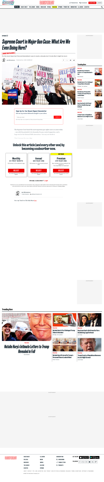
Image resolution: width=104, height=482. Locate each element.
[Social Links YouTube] (89, 462)
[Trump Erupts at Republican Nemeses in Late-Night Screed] (98, 118)
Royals (49, 7)
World (41, 462)
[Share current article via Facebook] (63, 60)
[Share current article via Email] (70, 60)
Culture (42, 465)
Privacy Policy (40, 119)
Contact (29, 471)
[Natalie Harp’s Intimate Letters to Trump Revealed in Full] (98, 74)
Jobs (36, 471)
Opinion (60, 7)
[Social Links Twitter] (83, 462)
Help (45, 471)
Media (37, 7)
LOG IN (99, 2)
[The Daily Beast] (47, 2)
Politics (54, 7)
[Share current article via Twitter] (67, 60)
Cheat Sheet (24, 7)
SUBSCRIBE (92, 2)
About (25, 471)
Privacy (49, 471)
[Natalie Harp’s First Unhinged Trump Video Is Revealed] (98, 86)
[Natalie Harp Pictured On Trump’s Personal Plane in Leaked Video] (98, 96)
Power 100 (66, 7)
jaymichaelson (26, 194)
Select (16, 171)
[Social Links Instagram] (86, 462)
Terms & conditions (76, 471)
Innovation (74, 7)
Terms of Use (33, 119)
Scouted (86, 7)
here (35, 200)
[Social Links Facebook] (79, 462)
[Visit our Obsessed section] (13, 2)
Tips (33, 471)
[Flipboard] (96, 462)
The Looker (32, 7)
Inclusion (68, 471)
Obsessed (43, 7)
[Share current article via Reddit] (74, 60)
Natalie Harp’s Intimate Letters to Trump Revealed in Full (26, 349)
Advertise (40, 471)
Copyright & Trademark (88, 471)
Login (46, 180)
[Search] (102, 7)
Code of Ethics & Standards (58, 471)
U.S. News (80, 7)
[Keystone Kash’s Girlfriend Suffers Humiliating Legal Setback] (98, 107)
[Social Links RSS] (92, 462)
